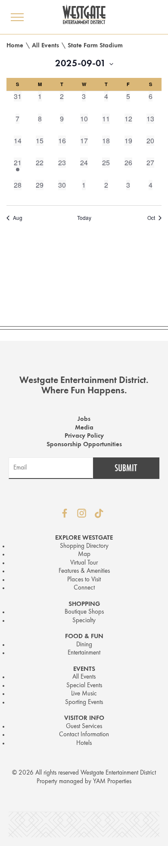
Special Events (84, 685)
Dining (84, 645)
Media (84, 428)
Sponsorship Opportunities (84, 445)
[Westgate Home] (84, 14)
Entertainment (84, 653)
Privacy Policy (84, 436)
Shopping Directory (84, 546)
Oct (151, 217)
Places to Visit (84, 580)
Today (84, 217)
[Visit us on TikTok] (99, 513)
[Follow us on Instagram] (81, 513)
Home (14, 46)
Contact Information (84, 735)
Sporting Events (84, 702)
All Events (45, 46)
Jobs (84, 419)
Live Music (84, 694)
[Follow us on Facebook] (64, 513)
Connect (84, 588)
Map (84, 554)
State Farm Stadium (95, 46)
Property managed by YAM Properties (84, 781)
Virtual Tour (84, 563)
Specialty (84, 621)
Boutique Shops (84, 612)
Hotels (84, 743)
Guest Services (84, 726)
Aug (17, 217)
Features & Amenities (84, 571)
